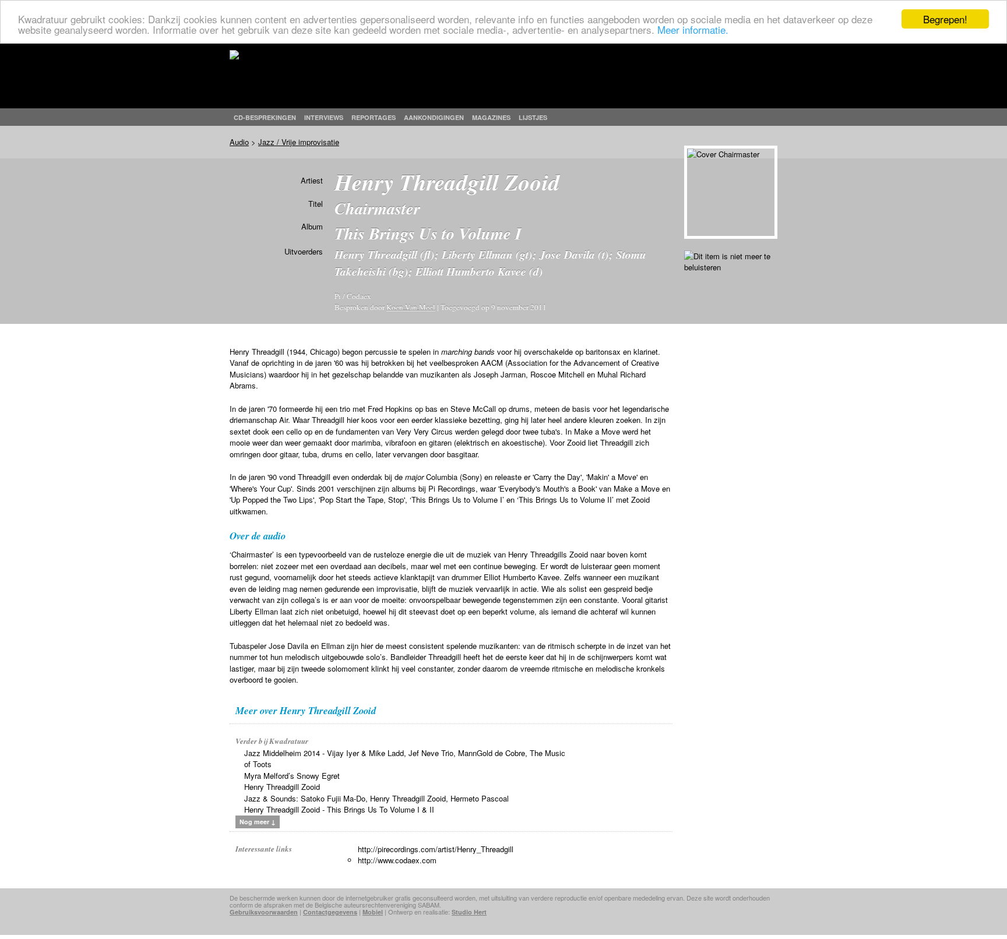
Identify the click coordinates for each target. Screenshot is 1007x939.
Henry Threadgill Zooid (282, 786)
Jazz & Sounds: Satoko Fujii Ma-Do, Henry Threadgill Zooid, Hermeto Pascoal (376, 798)
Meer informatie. (692, 29)
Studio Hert (469, 912)
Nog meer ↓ (258, 821)
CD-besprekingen (265, 117)
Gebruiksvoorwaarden (264, 912)
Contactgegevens (330, 912)
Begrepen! (945, 19)
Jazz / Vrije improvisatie (298, 141)
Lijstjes (533, 117)
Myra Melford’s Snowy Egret (292, 775)
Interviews (323, 117)
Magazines (491, 117)
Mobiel (372, 912)
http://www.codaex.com (397, 860)
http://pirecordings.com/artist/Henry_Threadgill (435, 849)
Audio (239, 141)
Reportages (373, 117)
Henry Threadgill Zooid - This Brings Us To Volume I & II (339, 809)
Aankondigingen (434, 117)
